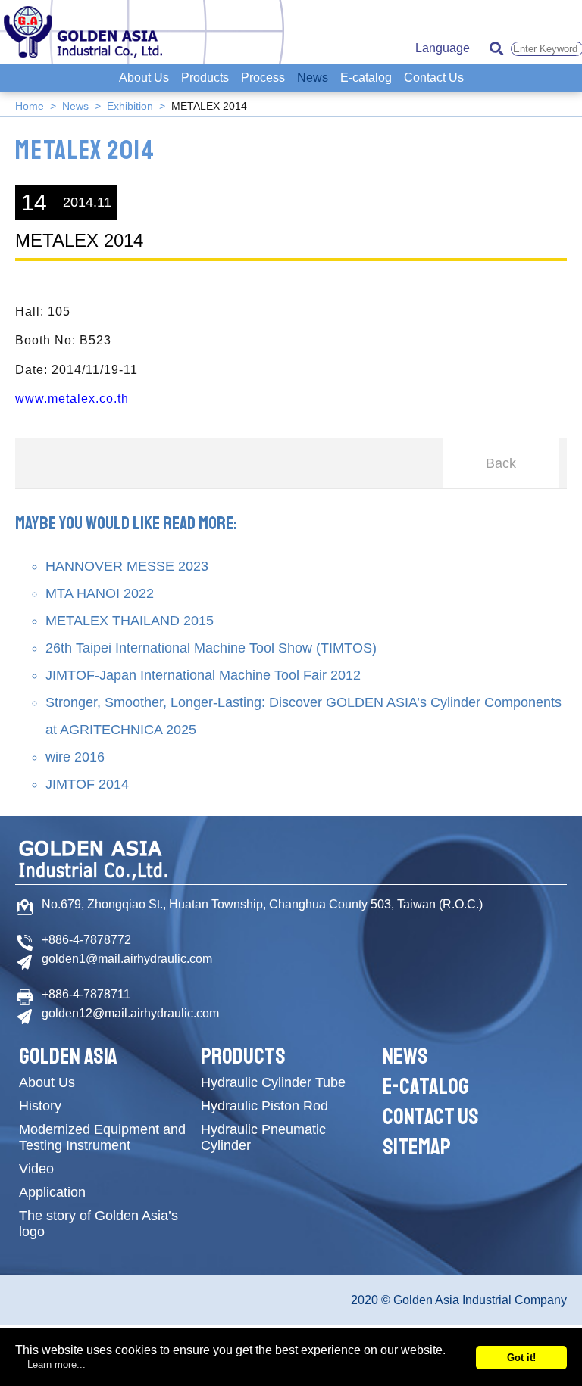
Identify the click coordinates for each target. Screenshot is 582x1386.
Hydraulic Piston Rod (264, 1105)
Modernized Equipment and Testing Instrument (102, 1137)
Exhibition (130, 106)
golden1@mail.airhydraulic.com (127, 958)
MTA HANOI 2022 (99, 593)
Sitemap (417, 1146)
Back (501, 463)
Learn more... (56, 1364)
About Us (144, 77)
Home (29, 106)
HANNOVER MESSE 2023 (126, 566)
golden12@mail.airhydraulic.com (130, 1013)
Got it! (521, 1357)
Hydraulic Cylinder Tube (273, 1082)
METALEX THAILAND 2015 (129, 620)
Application (52, 1192)
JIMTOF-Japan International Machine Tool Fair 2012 (203, 675)
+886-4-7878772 (86, 939)
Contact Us (434, 77)
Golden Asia (68, 1056)
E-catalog (366, 77)
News (312, 77)
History (40, 1105)
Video (36, 1168)
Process (263, 77)
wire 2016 (75, 757)
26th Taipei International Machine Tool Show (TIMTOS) (211, 648)
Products (205, 77)
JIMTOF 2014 (87, 784)
